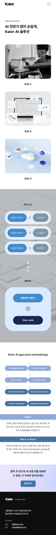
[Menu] (49, 4)
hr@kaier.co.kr (17, 524)
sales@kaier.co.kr (19, 527)
